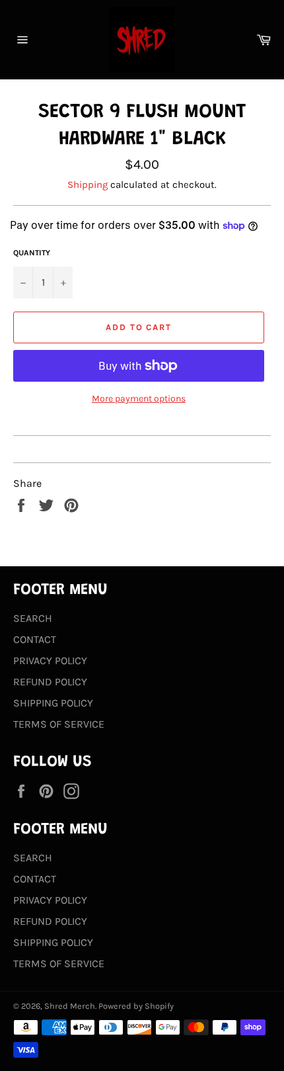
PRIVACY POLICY (50, 660)
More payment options (139, 398)
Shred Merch (69, 1006)
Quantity (31, 252)
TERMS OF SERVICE (58, 724)
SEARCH (32, 618)
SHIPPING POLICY (53, 703)
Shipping (87, 185)
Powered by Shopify (136, 1006)
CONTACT (34, 639)
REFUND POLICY (50, 681)
